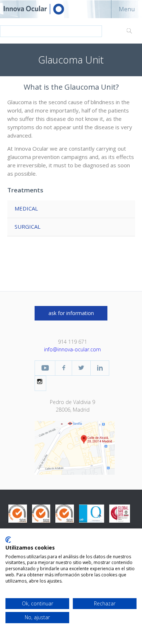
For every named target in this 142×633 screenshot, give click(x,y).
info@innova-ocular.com (72, 349)
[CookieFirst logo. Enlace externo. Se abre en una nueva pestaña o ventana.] (8, 539)
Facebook (63, 368)
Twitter (81, 368)
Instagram (40, 381)
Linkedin (100, 368)
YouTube (45, 368)
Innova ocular (40, 9)
